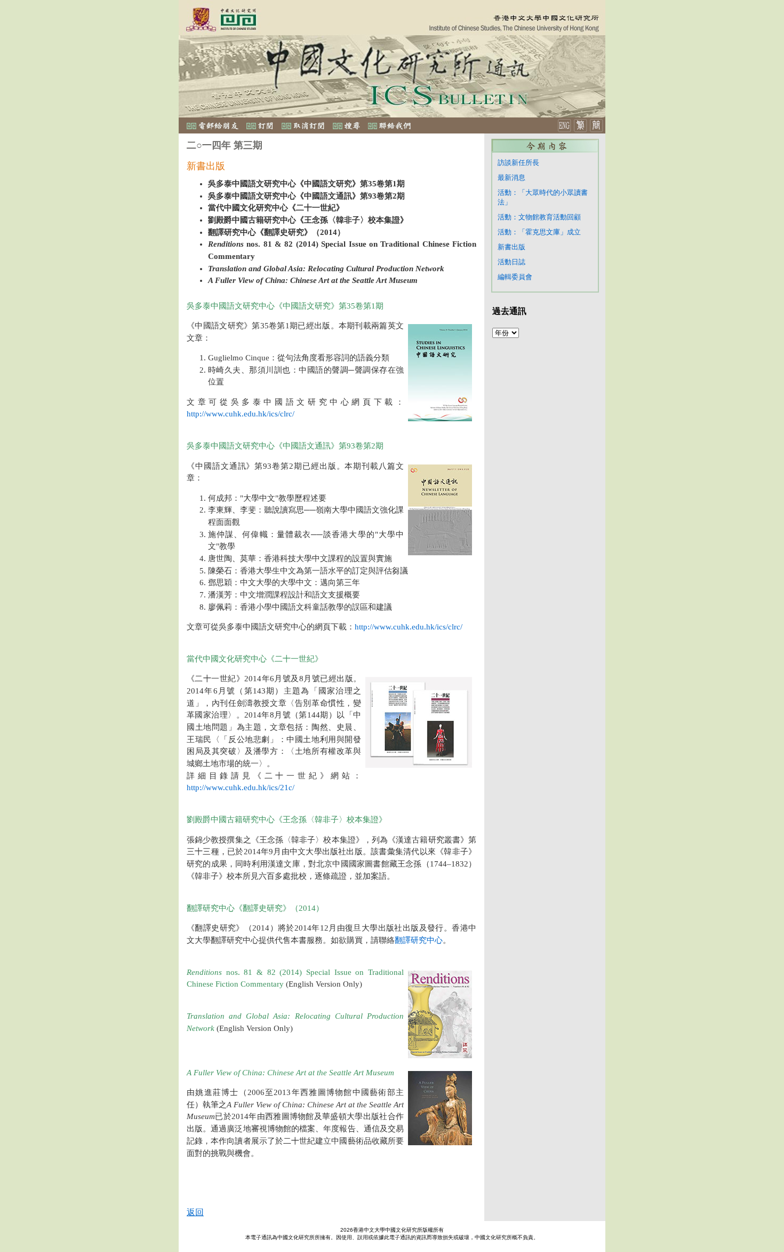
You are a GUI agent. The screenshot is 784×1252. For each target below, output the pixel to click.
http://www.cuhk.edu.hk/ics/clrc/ (240, 414)
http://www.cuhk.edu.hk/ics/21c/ (240, 787)
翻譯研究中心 (419, 940)
